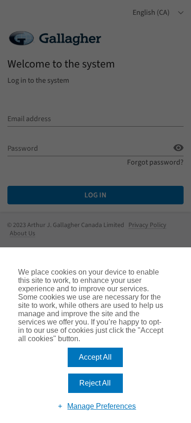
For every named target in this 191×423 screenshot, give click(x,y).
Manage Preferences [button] (101, 406)
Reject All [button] (95, 383)
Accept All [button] (95, 357)
